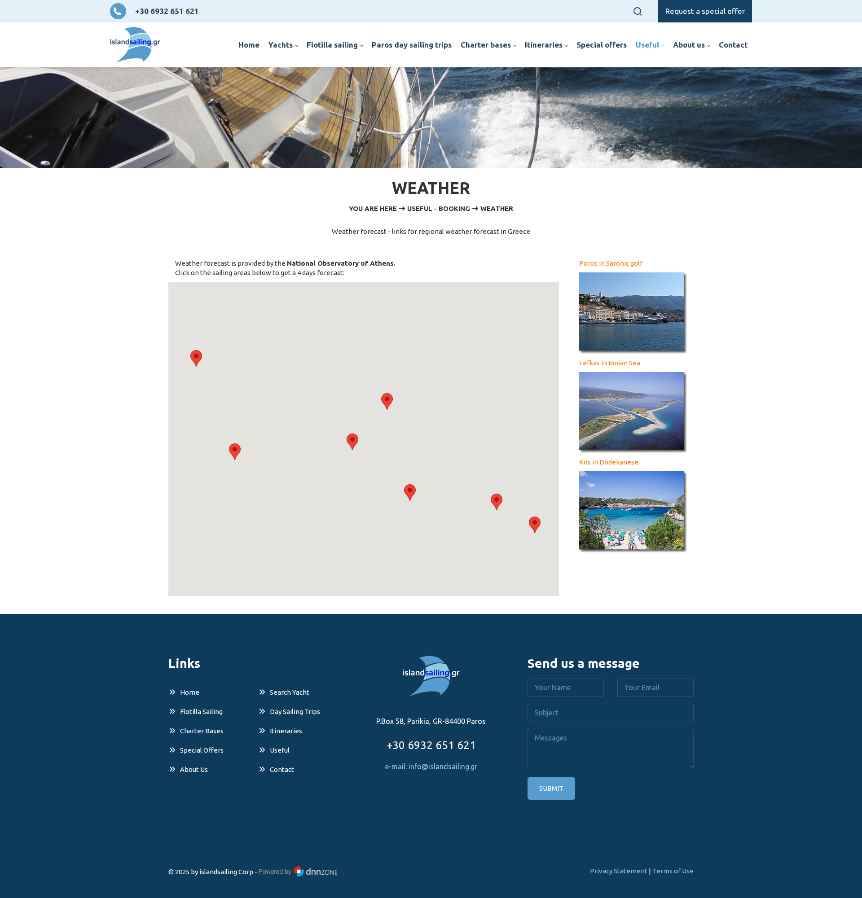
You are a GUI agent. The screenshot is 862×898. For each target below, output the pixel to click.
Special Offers (202, 750)
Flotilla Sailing (201, 711)
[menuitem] (249, 45)
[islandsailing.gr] (135, 44)
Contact (282, 769)
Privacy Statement (618, 871)
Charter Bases (202, 731)
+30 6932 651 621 (167, 11)
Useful (280, 750)
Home (189, 692)
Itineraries (286, 731)
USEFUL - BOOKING (438, 208)
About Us (194, 769)
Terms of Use (673, 871)
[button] (196, 358)
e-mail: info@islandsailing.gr (431, 766)
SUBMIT (551, 788)
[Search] (637, 11)
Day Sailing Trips (295, 711)
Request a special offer (705, 11)
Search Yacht (289, 692)
